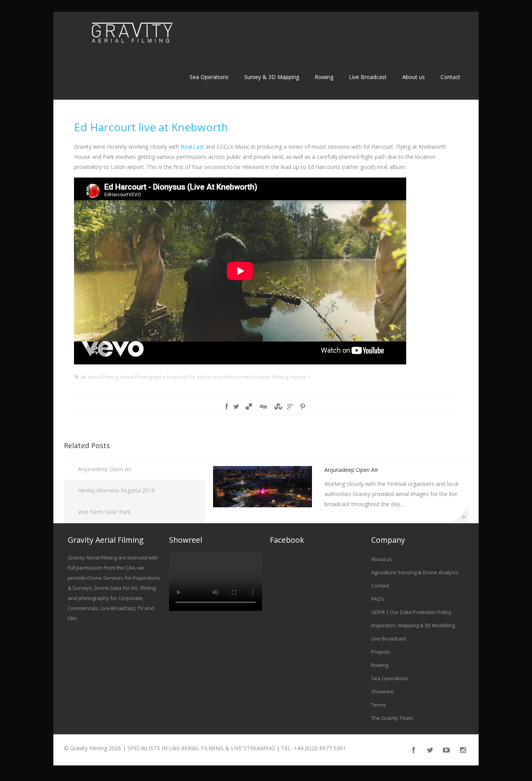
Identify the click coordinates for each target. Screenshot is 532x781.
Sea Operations (209, 77)
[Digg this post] (263, 406)
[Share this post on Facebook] (226, 406)
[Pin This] (302, 406)
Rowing (324, 77)
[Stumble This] (277, 406)
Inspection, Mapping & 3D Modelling (413, 625)
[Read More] (460, 515)
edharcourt (210, 376)
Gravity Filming (271, 376)
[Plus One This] (290, 406)
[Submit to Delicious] (249, 406)
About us (413, 77)
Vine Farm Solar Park (104, 511)
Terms (378, 704)
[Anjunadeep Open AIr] (262, 505)
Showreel (382, 691)
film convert (238, 376)
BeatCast (192, 146)
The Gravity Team (392, 717)
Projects (380, 651)
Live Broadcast (368, 77)
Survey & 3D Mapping (271, 77)
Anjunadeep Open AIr (105, 469)
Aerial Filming (103, 376)
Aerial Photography (143, 376)
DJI (192, 376)
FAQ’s (377, 598)
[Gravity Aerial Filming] (132, 34)
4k (83, 376)
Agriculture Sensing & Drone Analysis (414, 572)
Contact (450, 77)
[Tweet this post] (236, 406)
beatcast (177, 376)
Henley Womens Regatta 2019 (116, 490)
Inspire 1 (300, 376)
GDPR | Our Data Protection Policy (411, 612)
